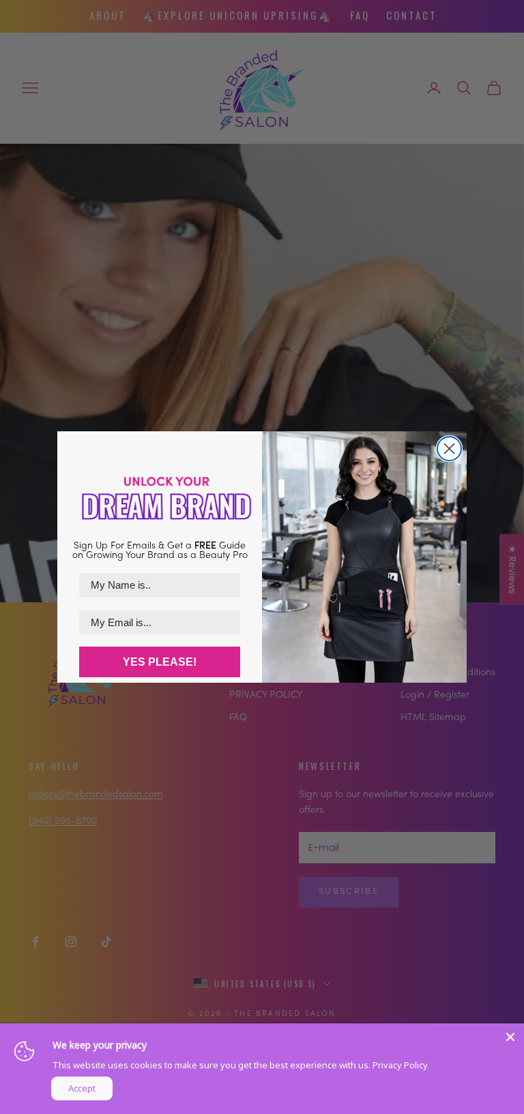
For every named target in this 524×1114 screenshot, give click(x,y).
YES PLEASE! (159, 662)
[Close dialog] (449, 449)
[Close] (510, 1037)
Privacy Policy (400, 1065)
